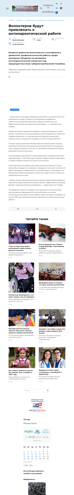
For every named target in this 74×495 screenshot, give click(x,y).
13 (36, 454)
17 (24, 456)
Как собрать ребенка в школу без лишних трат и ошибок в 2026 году (21, 372)
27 (36, 459)
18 (28, 456)
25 (28, 459)
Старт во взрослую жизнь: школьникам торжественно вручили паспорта (20, 248)
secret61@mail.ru (48, 12)
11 (28, 454)
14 (40, 454)
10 (24, 454)
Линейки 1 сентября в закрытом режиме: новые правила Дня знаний (52, 331)
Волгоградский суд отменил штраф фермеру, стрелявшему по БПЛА (51, 246)
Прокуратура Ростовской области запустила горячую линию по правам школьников (21, 331)
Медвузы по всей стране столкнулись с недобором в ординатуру (50, 372)
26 (32, 459)
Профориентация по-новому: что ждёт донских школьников (51, 284)
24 (24, 459)
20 (36, 456)
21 (40, 456)
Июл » (31, 465)
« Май (25, 465)
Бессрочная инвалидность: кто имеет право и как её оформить (22, 296)
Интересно (14, 109)
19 (32, 456)
